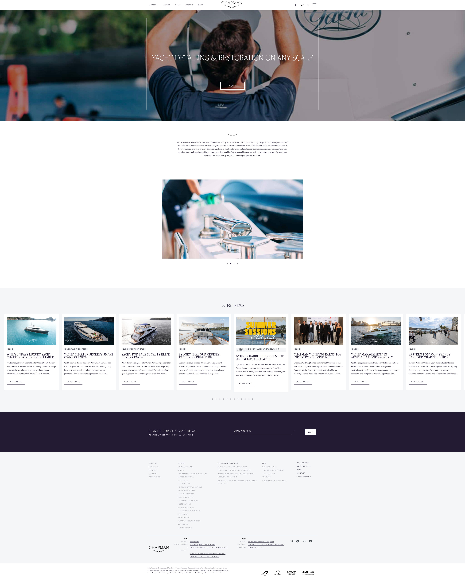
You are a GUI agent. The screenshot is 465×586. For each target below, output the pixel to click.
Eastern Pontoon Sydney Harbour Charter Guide (430, 356)
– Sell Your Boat (269, 473)
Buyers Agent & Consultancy (274, 480)
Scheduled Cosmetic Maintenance (232, 467)
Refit (200, 5)
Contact (301, 473)
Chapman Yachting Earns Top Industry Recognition (318, 356)
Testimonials (154, 477)
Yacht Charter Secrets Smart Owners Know (88, 356)
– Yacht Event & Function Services (192, 473)
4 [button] (237, 263)
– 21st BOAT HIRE (184, 504)
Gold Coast (183, 514)
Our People (154, 467)
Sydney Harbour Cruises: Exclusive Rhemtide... (199, 356)
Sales (178, 5)
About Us (153, 463)
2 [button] (230, 263)
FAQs (299, 470)
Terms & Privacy (304, 476)
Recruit (189, 5)
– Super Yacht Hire (186, 497)
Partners (153, 470)
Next (310, 432)
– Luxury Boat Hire (186, 494)
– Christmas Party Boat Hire (190, 487)
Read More (15, 382)
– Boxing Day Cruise (186, 507)
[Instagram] (291, 541)
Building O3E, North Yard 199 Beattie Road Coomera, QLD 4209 (266, 546)
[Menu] (314, 4)
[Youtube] (310, 541)
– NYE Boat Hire (184, 484)
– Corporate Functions (188, 501)
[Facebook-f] (297, 541)
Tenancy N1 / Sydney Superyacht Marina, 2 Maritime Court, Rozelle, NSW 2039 (207, 555)
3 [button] (234, 263)
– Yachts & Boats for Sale (272, 470)
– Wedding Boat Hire (186, 490)
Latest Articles (303, 466)
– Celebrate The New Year (189, 511)
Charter (153, 5)
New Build (266, 477)
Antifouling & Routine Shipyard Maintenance (237, 480)
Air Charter (183, 524)
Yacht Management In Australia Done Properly (372, 356)
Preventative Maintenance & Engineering (235, 473)
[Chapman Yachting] (231, 7)
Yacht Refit (222, 484)
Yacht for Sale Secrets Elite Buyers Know (146, 356)
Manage (166, 5)
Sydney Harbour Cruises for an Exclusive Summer (260, 357)
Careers (152, 473)
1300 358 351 (194, 542)
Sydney (181, 470)
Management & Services (228, 463)
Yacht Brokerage (269, 467)
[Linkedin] (304, 541)
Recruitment (302, 463)
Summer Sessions (185, 467)
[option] (232, 219)
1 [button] (227, 263)
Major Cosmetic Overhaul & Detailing (234, 470)
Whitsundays (183, 517)
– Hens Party (183, 480)
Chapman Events (185, 528)
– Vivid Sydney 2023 (185, 477)
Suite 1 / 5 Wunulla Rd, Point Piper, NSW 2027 (208, 548)
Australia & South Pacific (189, 521)
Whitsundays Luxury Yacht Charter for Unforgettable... (31, 356)
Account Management (227, 477)
